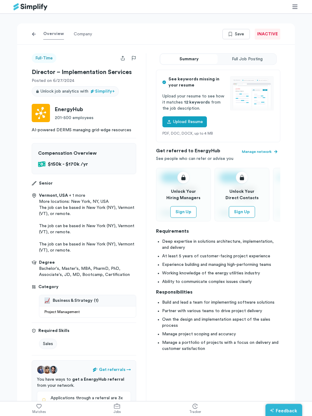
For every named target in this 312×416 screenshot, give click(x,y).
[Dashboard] (30, 7)
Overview (53, 34)
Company (83, 34)
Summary (189, 59)
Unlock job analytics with (78, 91)
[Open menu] (295, 7)
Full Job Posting (247, 59)
